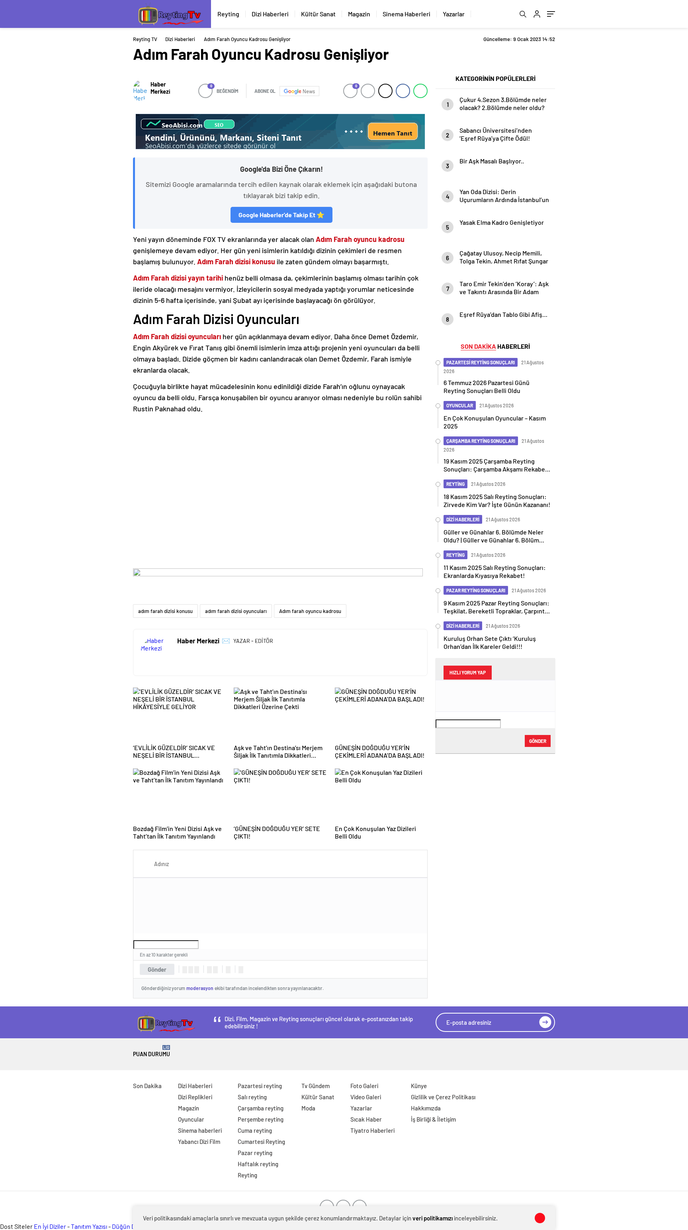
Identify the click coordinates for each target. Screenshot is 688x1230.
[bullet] (215, 969)
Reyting (228, 14)
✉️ (226, 640)
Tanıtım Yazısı (89, 1226)
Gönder (157, 969)
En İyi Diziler (50, 1226)
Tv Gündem (315, 1085)
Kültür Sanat (318, 14)
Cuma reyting (255, 1130)
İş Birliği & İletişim (433, 1119)
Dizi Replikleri (195, 1096)
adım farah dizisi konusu (165, 611)
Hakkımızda (426, 1108)
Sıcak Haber (366, 1119)
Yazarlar (454, 14)
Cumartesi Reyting (261, 1141)
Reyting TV (145, 39)
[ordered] (209, 969)
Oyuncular (191, 1119)
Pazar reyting (255, 1152)
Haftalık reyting (258, 1163)
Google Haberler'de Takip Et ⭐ (281, 214)
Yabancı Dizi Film (199, 1141)
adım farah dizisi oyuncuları (236, 611)
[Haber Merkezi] (140, 91)
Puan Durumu (151, 1051)
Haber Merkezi (160, 87)
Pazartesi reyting (260, 1085)
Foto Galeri (364, 1085)
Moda (308, 1108)
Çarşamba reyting (260, 1108)
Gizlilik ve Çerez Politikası (443, 1096)
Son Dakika (147, 1085)
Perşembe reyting (260, 1119)
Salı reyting (252, 1096)
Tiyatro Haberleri (372, 1130)
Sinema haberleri (200, 1130)
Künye (419, 1085)
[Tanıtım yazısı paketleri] (280, 131)
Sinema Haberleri (406, 14)
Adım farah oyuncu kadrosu (310, 611)
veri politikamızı (432, 1218)
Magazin (359, 14)
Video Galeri (365, 1096)
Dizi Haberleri (270, 14)
